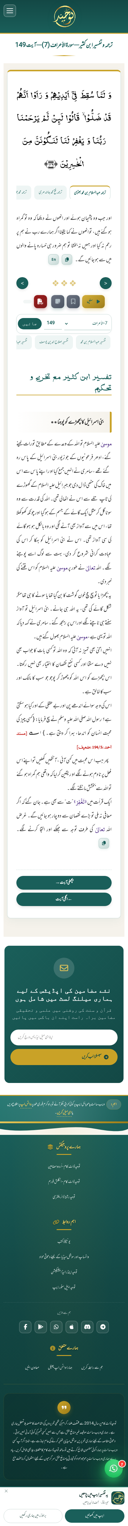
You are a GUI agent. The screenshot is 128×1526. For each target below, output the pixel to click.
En (53, 259)
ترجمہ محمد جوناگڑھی (17, 192)
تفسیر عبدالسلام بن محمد (93, 342)
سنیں (90, 301)
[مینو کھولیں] (10, 10)
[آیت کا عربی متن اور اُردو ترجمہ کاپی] (67, 259)
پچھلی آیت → (64, 883)
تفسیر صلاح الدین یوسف (53, 342)
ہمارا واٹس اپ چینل (60, 1368)
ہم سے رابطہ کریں (92, 1368)
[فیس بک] (25, 1327)
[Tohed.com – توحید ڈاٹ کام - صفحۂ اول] (64, 16)
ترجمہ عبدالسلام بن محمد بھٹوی (90, 193)
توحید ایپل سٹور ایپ (64, 1288)
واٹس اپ (26, 1104)
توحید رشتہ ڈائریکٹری (64, 1197)
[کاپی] (104, 843)
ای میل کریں (64, 1112)
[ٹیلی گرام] (102, 1327)
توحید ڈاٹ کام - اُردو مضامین (64, 1167)
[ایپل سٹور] (71, 1327)
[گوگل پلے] (41, 1327)
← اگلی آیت (64, 899)
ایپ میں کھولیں (94, 1516)
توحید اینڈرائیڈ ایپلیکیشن (64, 1272)
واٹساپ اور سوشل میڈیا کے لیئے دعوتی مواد (64, 1257)
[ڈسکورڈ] (87, 1327)
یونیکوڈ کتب (64, 1242)
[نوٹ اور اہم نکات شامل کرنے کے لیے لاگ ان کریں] (57, 301)
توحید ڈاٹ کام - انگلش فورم (64, 1182)
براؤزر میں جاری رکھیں (33, 1516)
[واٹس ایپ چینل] (56, 1327)
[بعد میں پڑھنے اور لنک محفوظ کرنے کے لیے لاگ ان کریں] (73, 301)
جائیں (29, 323)
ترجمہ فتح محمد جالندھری (50, 192)
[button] (113, 1472)
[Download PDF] (40, 301)
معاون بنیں (32, 1368)
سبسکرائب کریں (92, 1057)
